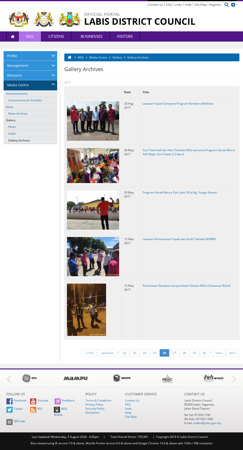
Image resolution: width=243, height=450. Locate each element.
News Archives (18, 113)
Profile (12, 55)
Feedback (68, 400)
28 (184, 353)
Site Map (200, 4)
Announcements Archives (25, 100)
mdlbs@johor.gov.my (207, 423)
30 (204, 353)
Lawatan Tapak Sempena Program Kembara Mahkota (178, 104)
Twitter (18, 409)
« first (90, 353)
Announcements (17, 94)
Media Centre (18, 85)
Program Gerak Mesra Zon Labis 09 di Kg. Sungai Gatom (180, 192)
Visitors (125, 36)
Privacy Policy (94, 404)
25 (154, 353)
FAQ (169, 4)
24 (144, 353)
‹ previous (106, 353)
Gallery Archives (19, 140)
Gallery (10, 120)
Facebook (20, 400)
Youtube (42, 400)
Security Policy (94, 408)
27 (174, 353)
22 (124, 353)
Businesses (91, 36)
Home (12, 36)
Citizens (56, 36)
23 (134, 353)
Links (178, 4)
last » (232, 353)
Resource (14, 75)
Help (188, 4)
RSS (39, 409)
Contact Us (155, 4)
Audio (12, 133)
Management (17, 65)
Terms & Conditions (98, 400)
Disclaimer (92, 413)
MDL (30, 36)
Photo (12, 127)
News (9, 107)
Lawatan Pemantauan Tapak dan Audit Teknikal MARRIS (179, 239)
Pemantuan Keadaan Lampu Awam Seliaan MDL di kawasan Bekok (186, 286)
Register (215, 4)
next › (219, 353)
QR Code (19, 421)
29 (194, 353)
